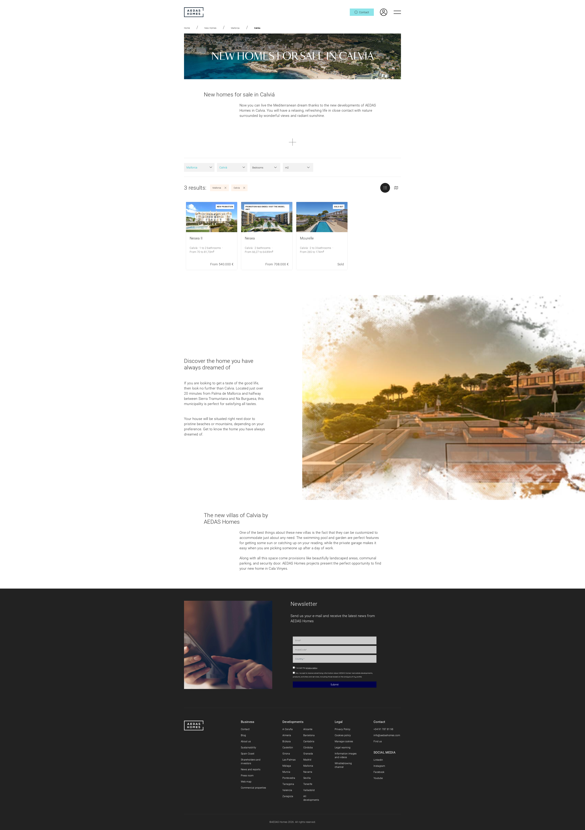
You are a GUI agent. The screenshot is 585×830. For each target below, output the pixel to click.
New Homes (210, 28)
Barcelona (309, 735)
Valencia (287, 790)
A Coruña (287, 729)
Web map (246, 781)
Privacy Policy (342, 729)
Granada (308, 753)
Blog (243, 735)
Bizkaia (286, 741)
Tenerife (307, 784)
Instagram (379, 766)
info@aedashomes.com (387, 735)
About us (246, 741)
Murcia (286, 771)
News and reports (250, 769)
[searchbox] (262, 167)
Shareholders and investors (250, 761)
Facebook (379, 772)
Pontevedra (288, 778)
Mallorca (235, 28)
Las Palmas (289, 759)
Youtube (378, 778)
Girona (286, 753)
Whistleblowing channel (343, 765)
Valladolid (309, 790)
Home (187, 28)
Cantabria (308, 741)
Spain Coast (247, 753)
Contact (245, 729)
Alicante (307, 729)
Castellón (287, 747)
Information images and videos (346, 755)
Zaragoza (287, 796)
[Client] (380, 12)
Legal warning (342, 747)
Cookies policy (343, 735)
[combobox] (199, 167)
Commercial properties (253, 787)
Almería (286, 735)
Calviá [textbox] (223, 167)
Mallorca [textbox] (191, 167)
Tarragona (288, 784)
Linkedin (378, 759)
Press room (247, 775)
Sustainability (248, 747)
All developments (311, 798)
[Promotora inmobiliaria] (193, 12)
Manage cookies (344, 741)
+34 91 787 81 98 (383, 729)
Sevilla (307, 778)
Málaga (286, 765)
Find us (378, 741)
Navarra (307, 771)
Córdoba (308, 747)
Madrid (307, 759)
